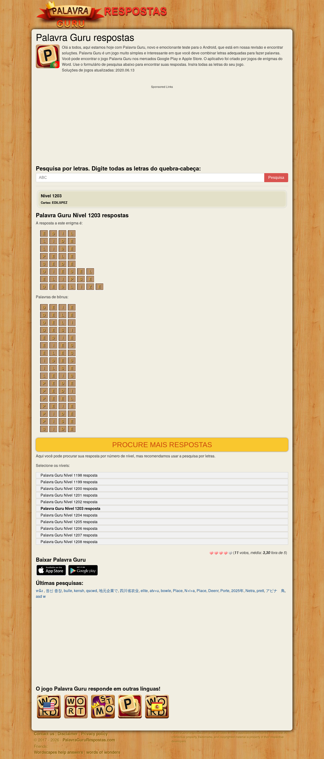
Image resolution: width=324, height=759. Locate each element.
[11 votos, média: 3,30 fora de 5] (211, 553)
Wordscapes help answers (58, 752)
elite (144, 590)
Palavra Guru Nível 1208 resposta (69, 541)
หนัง (40, 590)
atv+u (154, 590)
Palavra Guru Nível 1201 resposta (69, 495)
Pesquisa (276, 178)
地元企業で (108, 590)
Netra (250, 590)
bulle (68, 590)
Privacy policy (94, 733)
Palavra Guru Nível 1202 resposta (69, 501)
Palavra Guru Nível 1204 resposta (69, 515)
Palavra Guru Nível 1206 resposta (69, 528)
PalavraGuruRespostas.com (89, 740)
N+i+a (190, 590)
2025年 (237, 590)
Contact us (44, 733)
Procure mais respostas (162, 445)
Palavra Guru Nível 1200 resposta (69, 488)
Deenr (213, 590)
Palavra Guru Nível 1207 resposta (69, 535)
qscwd (91, 590)
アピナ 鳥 (275, 590)
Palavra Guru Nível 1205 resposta (69, 521)
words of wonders (103, 752)
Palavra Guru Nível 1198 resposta (69, 475)
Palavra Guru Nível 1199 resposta (69, 481)
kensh (79, 590)
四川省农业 (129, 590)
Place (178, 590)
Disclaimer (68, 733)
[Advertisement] (162, 124)
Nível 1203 (54, 199)
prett (260, 590)
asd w (41, 596)
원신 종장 (54, 590)
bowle (166, 590)
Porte (224, 590)
